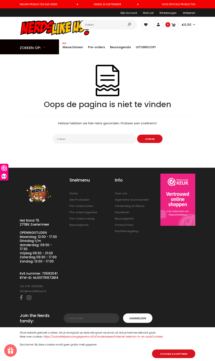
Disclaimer (122, 212)
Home (73, 193)
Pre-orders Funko (81, 206)
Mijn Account (129, 13)
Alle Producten (79, 200)
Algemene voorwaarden (132, 200)
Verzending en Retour (130, 206)
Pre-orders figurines (83, 212)
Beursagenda (78, 225)
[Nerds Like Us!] (56, 34)
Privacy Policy (124, 225)
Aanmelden (137, 318)
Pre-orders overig (81, 219)
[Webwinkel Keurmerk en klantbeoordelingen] (177, 200)
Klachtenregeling (126, 231)
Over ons (121, 193)
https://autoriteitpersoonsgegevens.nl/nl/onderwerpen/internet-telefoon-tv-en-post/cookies (103, 336)
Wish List (148, 13)
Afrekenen (189, 13)
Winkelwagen (168, 13)
